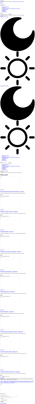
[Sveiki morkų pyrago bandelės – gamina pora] (10, 349)
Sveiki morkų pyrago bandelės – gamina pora (9, 351)
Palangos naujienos (12, 382)
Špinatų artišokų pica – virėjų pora (7, 311)
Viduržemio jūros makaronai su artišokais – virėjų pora (10, 251)
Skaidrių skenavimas (20, 381)
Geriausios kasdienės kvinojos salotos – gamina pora (10, 371)
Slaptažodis (2, 398)
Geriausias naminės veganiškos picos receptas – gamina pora (11, 331)
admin (3, 196)
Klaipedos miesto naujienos (27, 381)
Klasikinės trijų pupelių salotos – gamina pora (9, 271)
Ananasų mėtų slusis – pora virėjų (6, 231)
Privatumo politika (14, 1)
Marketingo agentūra (6, 381)
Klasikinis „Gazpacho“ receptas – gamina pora (9, 211)
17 (4, 377)
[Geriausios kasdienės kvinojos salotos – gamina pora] (10, 369)
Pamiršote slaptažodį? (3, 403)
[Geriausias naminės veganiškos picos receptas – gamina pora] (10, 329)
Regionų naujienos (6, 382)
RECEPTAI (2, 189)
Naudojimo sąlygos (21, 1)
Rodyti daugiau (6, 16)
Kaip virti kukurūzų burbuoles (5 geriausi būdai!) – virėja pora (12, 191)
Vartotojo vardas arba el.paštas (4, 396)
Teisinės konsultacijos (13, 381)
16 (3, 377)
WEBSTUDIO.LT (3, 378)
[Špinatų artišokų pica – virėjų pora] (10, 309)
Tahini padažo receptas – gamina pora (7, 291)
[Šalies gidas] (4, 85)
